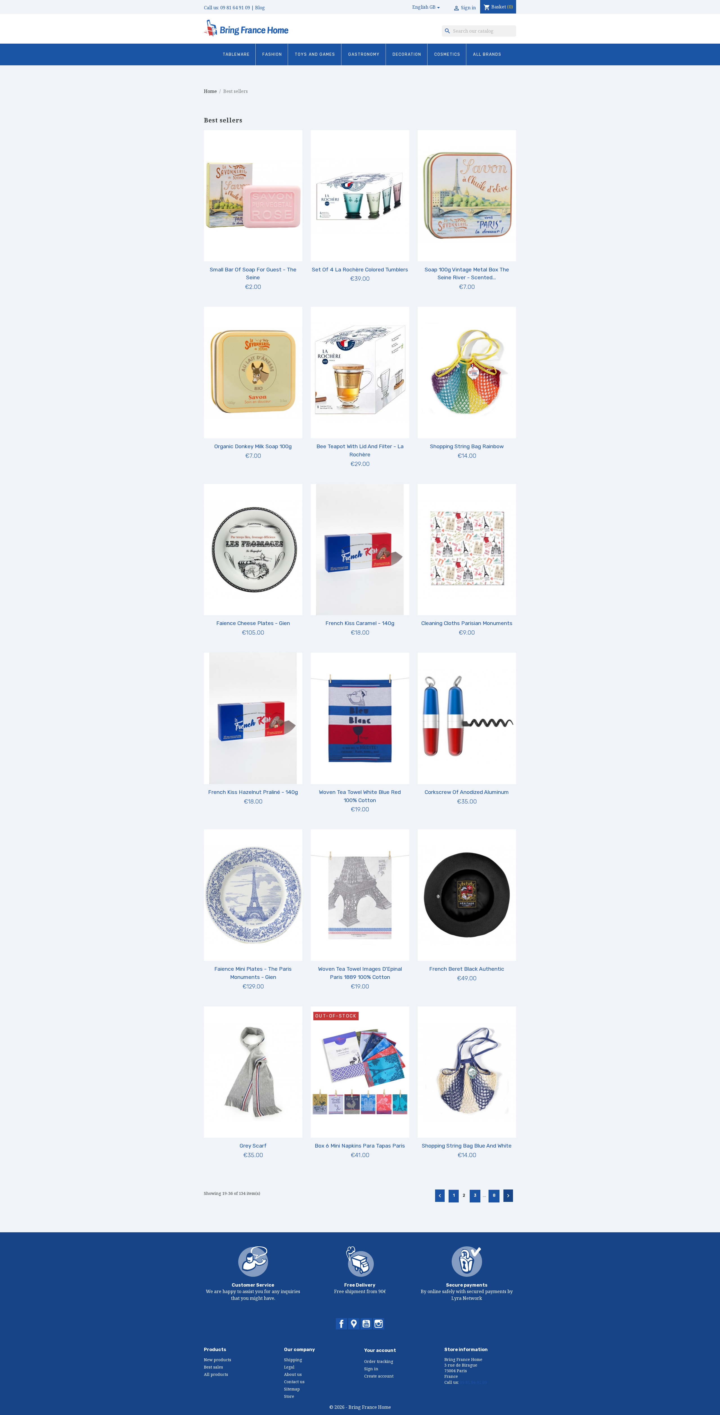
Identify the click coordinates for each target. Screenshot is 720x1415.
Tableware (236, 54)
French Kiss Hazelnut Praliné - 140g (253, 792)
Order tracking (378, 1361)
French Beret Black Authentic (466, 969)
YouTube (366, 1323)
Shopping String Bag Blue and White (467, 1145)
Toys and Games (315, 54)
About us (293, 1374)
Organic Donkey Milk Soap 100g (253, 446)
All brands (487, 54)
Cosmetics (447, 54)
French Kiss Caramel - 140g (359, 623)
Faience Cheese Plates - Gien (253, 623)
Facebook (341, 1323)
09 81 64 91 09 (235, 8)
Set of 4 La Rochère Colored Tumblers (360, 269)
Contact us (294, 1381)
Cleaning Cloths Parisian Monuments (466, 623)
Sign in (371, 1368)
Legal (289, 1367)
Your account (380, 1350)
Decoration (407, 54)
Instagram (378, 1323)
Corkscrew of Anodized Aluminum (467, 792)
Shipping (293, 1359)
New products (217, 1359)
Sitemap (292, 1389)
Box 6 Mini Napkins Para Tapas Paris (360, 1145)
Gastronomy (364, 54)
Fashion (272, 54)
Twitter (353, 1323)
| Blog (258, 8)
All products (216, 1374)
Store (289, 1396)
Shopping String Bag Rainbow (467, 446)
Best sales (213, 1367)
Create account (378, 1376)
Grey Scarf (253, 1145)
